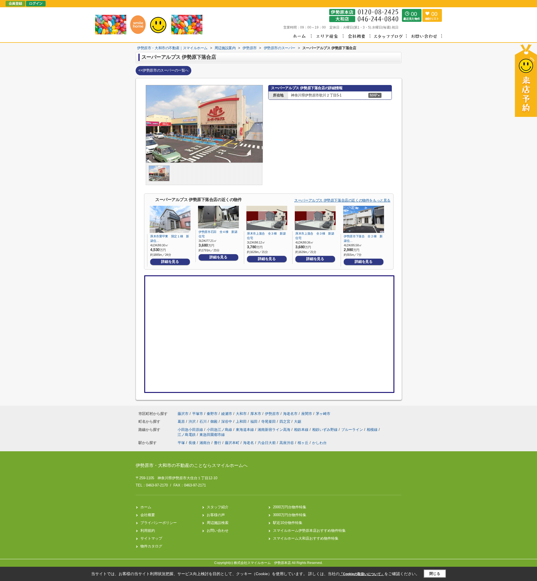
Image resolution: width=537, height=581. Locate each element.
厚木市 (255, 414)
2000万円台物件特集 (289, 507)
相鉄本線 (302, 430)
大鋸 (297, 421)
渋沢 (193, 421)
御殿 (214, 421)
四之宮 (285, 421)
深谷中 (227, 421)
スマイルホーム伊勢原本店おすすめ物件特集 (309, 530)
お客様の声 (216, 515)
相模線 (373, 430)
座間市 (306, 414)
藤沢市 (183, 414)
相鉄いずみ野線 (325, 430)
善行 (217, 443)
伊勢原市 (272, 414)
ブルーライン (352, 430)
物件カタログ (151, 546)
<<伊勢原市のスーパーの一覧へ (163, 70)
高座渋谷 (286, 443)
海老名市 (290, 414)
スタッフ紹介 (218, 507)
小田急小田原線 (191, 430)
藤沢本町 (232, 443)
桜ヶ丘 (303, 443)
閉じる (434, 573)
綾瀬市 (226, 414)
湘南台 (204, 443)
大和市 (241, 414)
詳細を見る (170, 261)
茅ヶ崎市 (323, 414)
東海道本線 (245, 430)
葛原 (182, 421)
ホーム (145, 507)
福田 (254, 421)
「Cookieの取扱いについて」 (362, 574)
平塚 (181, 443)
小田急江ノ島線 (220, 430)
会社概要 (147, 515)
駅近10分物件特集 (287, 523)
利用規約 (147, 530)
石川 (203, 421)
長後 (192, 443)
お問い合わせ (218, 530)
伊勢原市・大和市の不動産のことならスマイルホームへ (192, 465)
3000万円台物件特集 (289, 515)
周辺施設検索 (218, 523)
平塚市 (197, 414)
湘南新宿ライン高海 (274, 430)
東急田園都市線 (212, 435)
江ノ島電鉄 (187, 435)
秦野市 (212, 414)
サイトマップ (151, 538)
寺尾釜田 (269, 421)
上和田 (242, 421)
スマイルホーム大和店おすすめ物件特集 (305, 538)
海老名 (248, 443)
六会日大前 (267, 443)
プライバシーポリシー (158, 523)
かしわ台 (319, 443)
